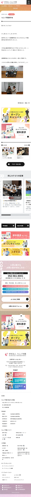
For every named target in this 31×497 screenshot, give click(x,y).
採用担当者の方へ (8, 487)
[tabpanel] (12, 196)
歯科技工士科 (13, 421)
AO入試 (4, 448)
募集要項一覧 (5, 445)
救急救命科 (12, 423)
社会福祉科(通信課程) (15, 416)
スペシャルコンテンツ (19, 479)
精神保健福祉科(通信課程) (16, 418)
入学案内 (3, 443)
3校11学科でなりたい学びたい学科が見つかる (12, 402)
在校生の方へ (7, 485)
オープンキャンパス (6, 463)
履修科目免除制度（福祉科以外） (22, 448)
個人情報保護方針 (21, 489)
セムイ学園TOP (4, 5)
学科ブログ (10, 5)
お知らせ (4, 475)
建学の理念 (4, 432)
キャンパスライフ (6, 477)
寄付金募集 (18, 435)
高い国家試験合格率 (6, 405)
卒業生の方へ (20, 485)
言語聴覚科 (4, 426)
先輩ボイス (4, 479)
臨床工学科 (4, 416)
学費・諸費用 (5, 450)
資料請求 (6, 489)
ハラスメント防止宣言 (6, 438)
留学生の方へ (20, 487)
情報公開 (18, 437)
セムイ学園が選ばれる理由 (8, 400)
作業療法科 (4, 421)
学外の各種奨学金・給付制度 (8, 458)
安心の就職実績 (5, 407)
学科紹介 (3, 411)
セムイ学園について (6, 430)
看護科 (3, 414)
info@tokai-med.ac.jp (17, 366)
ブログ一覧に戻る (16, 164)
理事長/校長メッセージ (21, 432)
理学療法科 (4, 418)
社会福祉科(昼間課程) (15, 414)
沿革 (3, 435)
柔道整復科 (4, 423)
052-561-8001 (11, 365)
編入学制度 (20, 445)
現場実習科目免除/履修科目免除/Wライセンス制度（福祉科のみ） (24, 454)
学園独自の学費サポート (7, 453)
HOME (3, 396)
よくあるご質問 (17, 475)
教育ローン (4, 455)
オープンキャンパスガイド (8, 466)
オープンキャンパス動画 (7, 468)
